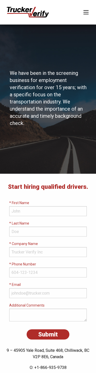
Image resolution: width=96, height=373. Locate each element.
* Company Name (23, 244)
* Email (15, 285)
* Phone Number (22, 264)
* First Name (19, 203)
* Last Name (19, 223)
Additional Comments (27, 305)
